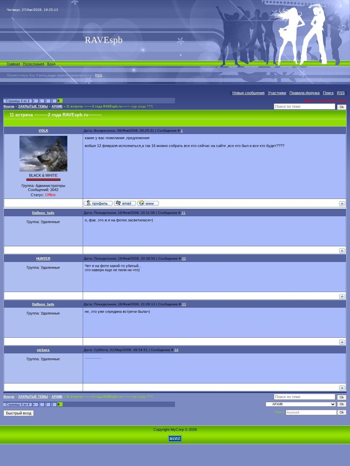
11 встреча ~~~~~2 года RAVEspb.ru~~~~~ (98, 106)
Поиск (328, 93)
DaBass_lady (43, 213)
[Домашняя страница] (148, 203)
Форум (8, 106)
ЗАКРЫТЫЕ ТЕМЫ (33, 106)
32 (184, 258)
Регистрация (33, 63)
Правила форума (305, 93)
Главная (13, 63)
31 (183, 213)
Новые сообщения (248, 93)
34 (176, 350)
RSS (98, 75)
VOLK (43, 130)
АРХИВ (57, 106)
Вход (51, 63)
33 (184, 304)
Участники (277, 93)
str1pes (43, 350)
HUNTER (43, 258)
